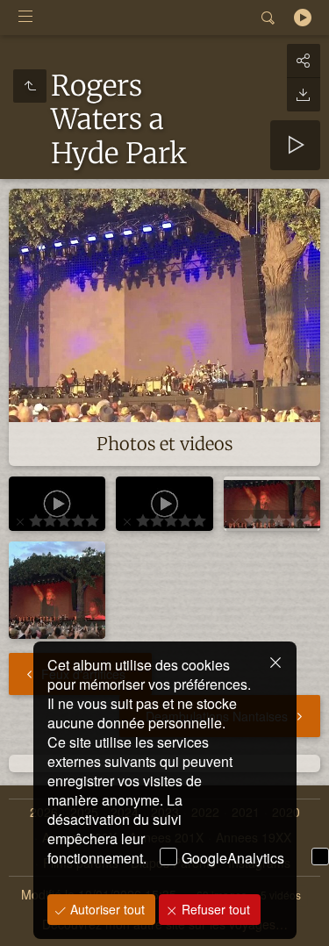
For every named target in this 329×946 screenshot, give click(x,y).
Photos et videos (164, 444)
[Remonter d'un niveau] (29, 86)
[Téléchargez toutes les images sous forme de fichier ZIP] (303, 94)
